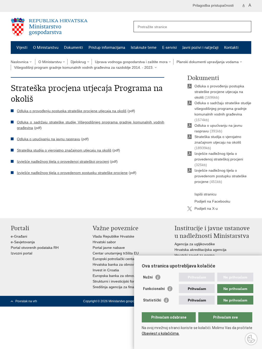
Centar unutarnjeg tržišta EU (116, 253)
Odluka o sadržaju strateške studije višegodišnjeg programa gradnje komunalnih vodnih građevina (222, 108)
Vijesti (21, 47)
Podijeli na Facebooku (212, 201)
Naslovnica (19, 62)
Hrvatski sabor (104, 242)
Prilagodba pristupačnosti (213, 5)
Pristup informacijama (107, 47)
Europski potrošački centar (114, 259)
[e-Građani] (32, 6)
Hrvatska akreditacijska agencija (200, 250)
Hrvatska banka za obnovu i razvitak (122, 264)
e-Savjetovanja (23, 242)
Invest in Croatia (106, 270)
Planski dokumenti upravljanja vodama (208, 62)
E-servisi (169, 47)
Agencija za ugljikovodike (194, 244)
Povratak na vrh (26, 301)
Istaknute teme (144, 47)
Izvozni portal (21, 253)
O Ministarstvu (45, 47)
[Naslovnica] (71, 27)
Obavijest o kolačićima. (160, 333)
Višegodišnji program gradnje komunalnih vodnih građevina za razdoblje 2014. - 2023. (84, 67)
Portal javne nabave (109, 248)
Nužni (148, 277)
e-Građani (19, 236)
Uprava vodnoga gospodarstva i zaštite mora (131, 62)
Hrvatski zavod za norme (194, 255)
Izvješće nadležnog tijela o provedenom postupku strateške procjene (220, 176)
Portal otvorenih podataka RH (35, 248)
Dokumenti (73, 47)
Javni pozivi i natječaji (200, 47)
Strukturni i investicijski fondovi (117, 281)
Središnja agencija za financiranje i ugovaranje (130, 287)
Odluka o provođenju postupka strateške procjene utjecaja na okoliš (219, 91)
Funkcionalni (154, 289)
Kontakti (231, 47)
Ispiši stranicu (205, 194)
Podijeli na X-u (206, 208)
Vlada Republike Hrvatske (113, 236)
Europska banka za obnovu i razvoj (121, 276)
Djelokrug (78, 62)
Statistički (152, 300)
